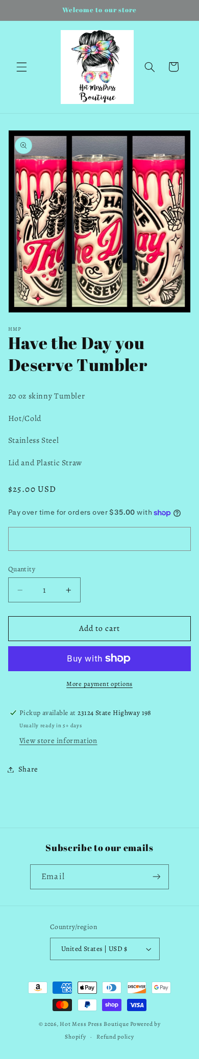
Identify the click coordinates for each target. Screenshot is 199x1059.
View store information (58, 740)
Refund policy (115, 1036)
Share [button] (28, 769)
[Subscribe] (156, 876)
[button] (21, 66)
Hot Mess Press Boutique (94, 1024)
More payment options (99, 683)
